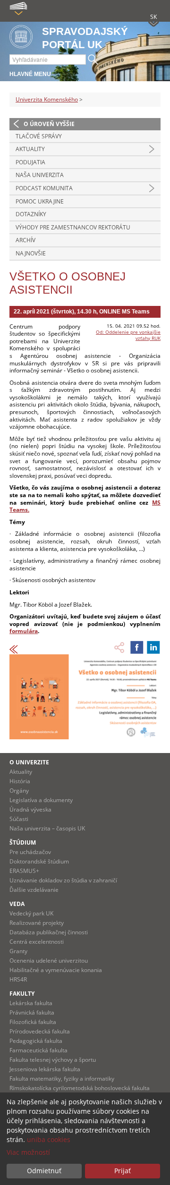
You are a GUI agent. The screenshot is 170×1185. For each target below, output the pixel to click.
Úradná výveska (30, 809)
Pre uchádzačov (30, 852)
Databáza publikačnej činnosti (48, 932)
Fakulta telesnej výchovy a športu (52, 1060)
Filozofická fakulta (32, 1022)
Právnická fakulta (31, 1012)
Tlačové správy (39, 136)
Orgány (19, 791)
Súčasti (18, 819)
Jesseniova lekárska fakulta (44, 1069)
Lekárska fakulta (30, 1003)
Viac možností (28, 1152)
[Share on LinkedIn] (153, 647)
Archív (25, 240)
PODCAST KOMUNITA (44, 188)
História (19, 781)
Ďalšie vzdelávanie (34, 890)
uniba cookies (48, 1139)
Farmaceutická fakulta (38, 1050)
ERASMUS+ (24, 871)
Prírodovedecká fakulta (39, 1031)
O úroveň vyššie (49, 124)
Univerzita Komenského (47, 99)
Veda (17, 904)
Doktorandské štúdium (39, 861)
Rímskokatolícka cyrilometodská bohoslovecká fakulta (79, 1088)
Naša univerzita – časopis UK (47, 828)
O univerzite (29, 762)
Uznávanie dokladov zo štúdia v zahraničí (63, 880)
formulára (23, 631)
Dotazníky (31, 214)
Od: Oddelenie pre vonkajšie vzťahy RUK (128, 335)
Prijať (122, 1170)
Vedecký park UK (31, 913)
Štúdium (22, 842)
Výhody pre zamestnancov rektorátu (73, 227)
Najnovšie (31, 253)
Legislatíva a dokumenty (41, 800)
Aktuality (30, 149)
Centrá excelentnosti (36, 942)
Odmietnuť (44, 1170)
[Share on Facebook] (137, 647)
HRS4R (18, 979)
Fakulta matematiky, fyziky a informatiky (61, 1079)
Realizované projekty (36, 923)
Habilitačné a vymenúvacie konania (55, 970)
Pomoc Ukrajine (40, 201)
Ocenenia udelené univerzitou (48, 960)
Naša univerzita (40, 175)
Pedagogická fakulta (35, 1041)
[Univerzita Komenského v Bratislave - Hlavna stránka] (21, 37)
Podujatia (30, 162)
